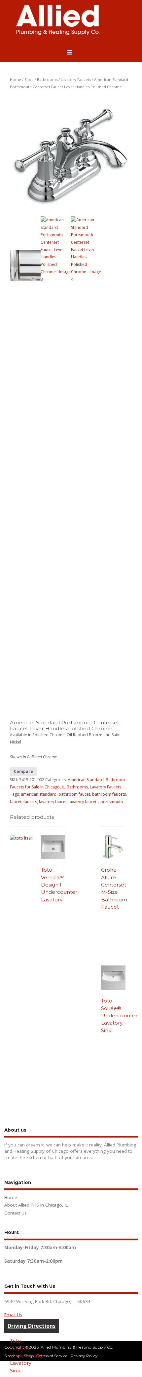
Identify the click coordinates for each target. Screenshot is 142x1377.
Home (15, 79)
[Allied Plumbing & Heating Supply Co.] (57, 33)
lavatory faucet (53, 802)
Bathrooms (47, 79)
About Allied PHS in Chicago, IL (36, 1205)
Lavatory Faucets (76, 79)
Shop (29, 79)
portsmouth (111, 802)
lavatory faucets (83, 802)
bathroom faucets (109, 794)
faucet (15, 802)
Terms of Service (52, 1355)
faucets (30, 802)
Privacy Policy (84, 1355)
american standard (38, 794)
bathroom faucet (74, 794)
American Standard (86, 779)
